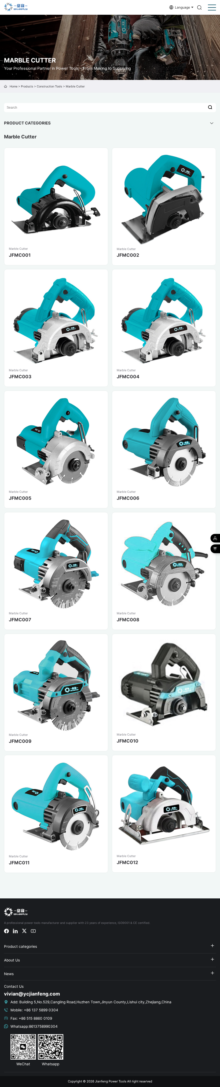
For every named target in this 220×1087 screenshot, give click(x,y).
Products (27, 86)
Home (13, 86)
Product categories (20, 946)
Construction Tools (49, 86)
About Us (12, 960)
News (9, 974)
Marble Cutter (75, 86)
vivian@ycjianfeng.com (32, 994)
